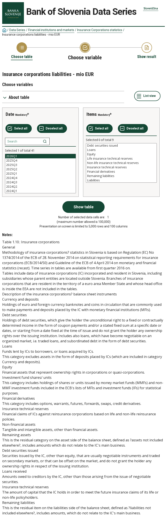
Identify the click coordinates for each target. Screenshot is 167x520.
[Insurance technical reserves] (121, 167)
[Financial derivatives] (121, 171)
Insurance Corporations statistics (99, 30)
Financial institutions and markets (51, 30)
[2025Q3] (40, 165)
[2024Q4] (40, 178)
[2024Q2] (40, 186)
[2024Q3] (40, 182)
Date (10, 114)
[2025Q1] (40, 173)
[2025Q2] (40, 169)
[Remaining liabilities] (121, 176)
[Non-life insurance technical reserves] (121, 163)
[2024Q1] (40, 191)
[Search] (45, 141)
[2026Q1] (40, 156)
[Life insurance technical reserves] (121, 158)
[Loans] (121, 150)
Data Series (17, 30)
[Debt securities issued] (121, 145)
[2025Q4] (40, 160)
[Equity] (121, 154)
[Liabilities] (121, 180)
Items (92, 114)
